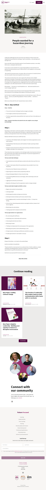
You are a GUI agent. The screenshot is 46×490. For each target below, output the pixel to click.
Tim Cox (23, 46)
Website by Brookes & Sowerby (23, 486)
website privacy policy (18, 451)
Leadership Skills (22, 37)
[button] (44, 2)
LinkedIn (20, 398)
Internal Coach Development (22, 434)
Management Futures (6, 304)
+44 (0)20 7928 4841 (23, 464)
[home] (5, 2)
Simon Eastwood (28, 304)
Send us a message (23, 462)
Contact (39, 2)
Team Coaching (22, 421)
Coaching (22, 417)
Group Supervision (22, 432)
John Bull (4, 335)
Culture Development (21, 428)
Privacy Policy (23, 485)
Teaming (22, 423)
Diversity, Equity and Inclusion (22, 425)
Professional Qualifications (22, 430)
